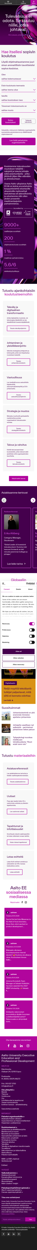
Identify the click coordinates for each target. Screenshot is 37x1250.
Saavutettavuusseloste (10, 1109)
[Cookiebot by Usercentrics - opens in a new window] (26, 583)
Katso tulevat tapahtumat (18, 842)
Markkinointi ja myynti (9, 1131)
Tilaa (30, 1219)
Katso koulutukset (10, 121)
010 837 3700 (10, 1083)
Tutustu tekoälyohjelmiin (18, 328)
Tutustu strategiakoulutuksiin (18, 429)
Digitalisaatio (10, 683)
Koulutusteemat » (9, 1127)
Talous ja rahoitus (8, 1142)
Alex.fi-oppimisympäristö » (11, 1190)
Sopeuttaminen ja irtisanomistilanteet (15, 1121)
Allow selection (18, 658)
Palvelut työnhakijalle (9, 1155)
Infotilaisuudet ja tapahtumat (12, 1100)
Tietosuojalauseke (22, 1229)
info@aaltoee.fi (7, 1086)
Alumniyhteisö (7, 1181)
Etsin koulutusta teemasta (13, 85)
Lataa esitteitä (14, 872)
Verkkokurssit (6, 1161)
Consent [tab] (7, 589)
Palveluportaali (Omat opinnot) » (15, 1188)
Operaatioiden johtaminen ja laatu (14, 1136)
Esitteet (4, 1165)
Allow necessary (18, 664)
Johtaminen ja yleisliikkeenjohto (13, 1129)
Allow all (19, 651)
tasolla (4, 96)
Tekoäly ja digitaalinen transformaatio (15, 1146)
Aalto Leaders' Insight (9, 1183)
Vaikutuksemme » (9, 1173)
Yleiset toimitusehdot (9, 1102)
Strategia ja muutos (8, 1140)
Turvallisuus (5, 1148)
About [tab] (30, 589)
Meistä (4, 1092)
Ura (2, 1098)
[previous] (3, 500)
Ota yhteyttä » (7, 1090)
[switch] (32, 630)
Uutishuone (5, 1096)
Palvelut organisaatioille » (12, 1116)
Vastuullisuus (6, 1152)
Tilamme (4, 1094)
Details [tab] (18, 589)
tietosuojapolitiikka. (8, 1214)
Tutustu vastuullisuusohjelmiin (18, 395)
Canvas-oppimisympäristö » (12, 1192)
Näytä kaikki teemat (18, 478)
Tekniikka (5, 1144)
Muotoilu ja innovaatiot (10, 1134)
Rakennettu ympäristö (9, 1138)
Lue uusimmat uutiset (17, 811)
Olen (3, 74)
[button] (23, 1248)
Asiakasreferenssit (8, 1175)
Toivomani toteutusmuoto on (14, 106)
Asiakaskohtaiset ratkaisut (11, 1119)
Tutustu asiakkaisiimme (17, 782)
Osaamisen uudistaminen (11, 1123)
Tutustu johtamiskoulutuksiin (18, 362)
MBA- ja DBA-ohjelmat (10, 1159)
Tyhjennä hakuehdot (28, 121)
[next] (33, 500)
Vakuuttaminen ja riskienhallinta (13, 1150)
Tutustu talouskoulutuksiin (19, 463)
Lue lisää (7, 700)
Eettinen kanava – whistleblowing (14, 1104)
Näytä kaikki (15, 902)
